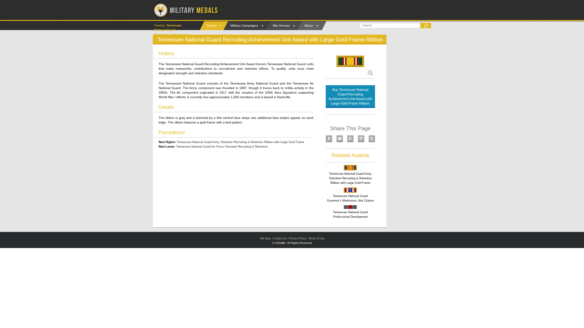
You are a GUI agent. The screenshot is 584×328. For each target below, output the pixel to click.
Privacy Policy (297, 238)
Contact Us (280, 238)
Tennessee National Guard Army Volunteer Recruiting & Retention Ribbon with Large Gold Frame (240, 142)
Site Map (265, 238)
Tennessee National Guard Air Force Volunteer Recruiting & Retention (222, 146)
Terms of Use (316, 238)
